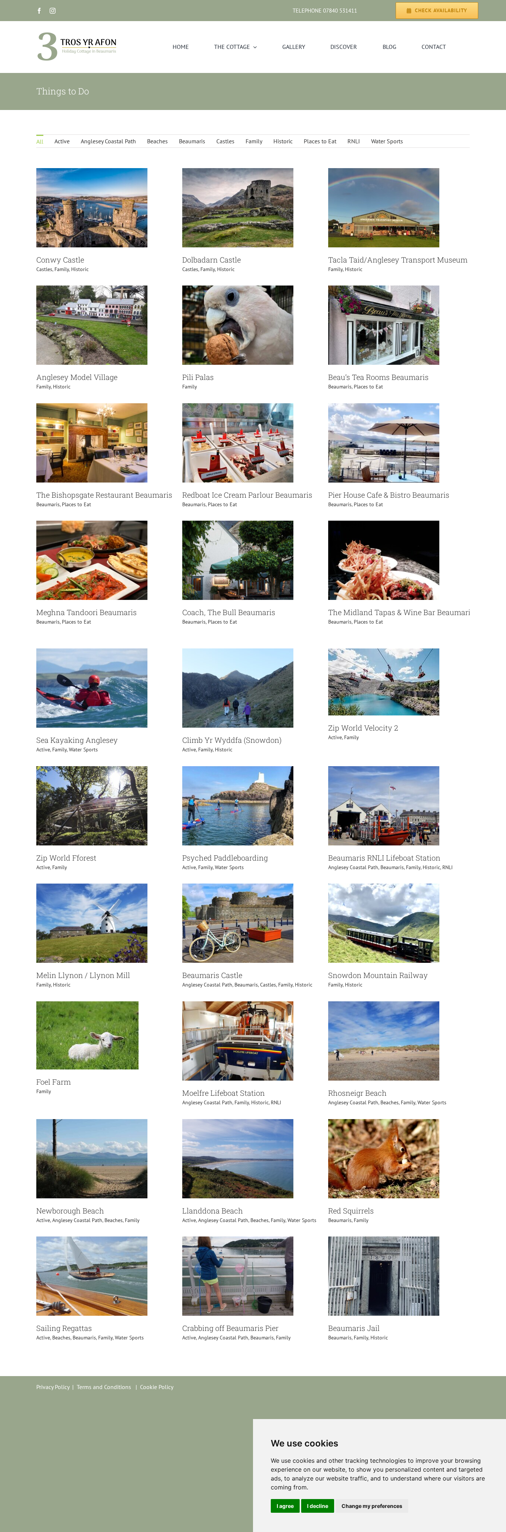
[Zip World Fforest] (91, 771)
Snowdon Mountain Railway (378, 975)
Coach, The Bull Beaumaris (228, 612)
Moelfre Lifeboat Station (223, 1093)
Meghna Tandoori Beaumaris (86, 612)
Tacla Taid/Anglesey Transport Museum (397, 259)
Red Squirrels (351, 1210)
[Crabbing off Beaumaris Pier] (237, 1241)
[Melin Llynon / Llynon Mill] (91, 888)
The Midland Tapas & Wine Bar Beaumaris (401, 612)
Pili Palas (198, 377)
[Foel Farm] (87, 1006)
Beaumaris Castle (212, 975)
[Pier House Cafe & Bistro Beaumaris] (383, 408)
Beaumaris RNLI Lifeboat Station (384, 857)
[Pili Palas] (237, 290)
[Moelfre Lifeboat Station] (237, 1006)
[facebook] (39, 11)
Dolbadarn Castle (211, 259)
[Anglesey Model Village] (91, 290)
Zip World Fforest (66, 857)
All (39, 141)
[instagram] (53, 11)
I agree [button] (285, 1506)
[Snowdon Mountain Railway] (383, 888)
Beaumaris (192, 141)
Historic (283, 141)
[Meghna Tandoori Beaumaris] (91, 525)
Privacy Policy (52, 1387)
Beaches (157, 141)
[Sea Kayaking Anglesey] (91, 653)
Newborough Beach (70, 1210)
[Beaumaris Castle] (237, 888)
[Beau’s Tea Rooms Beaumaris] (383, 290)
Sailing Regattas (64, 1328)
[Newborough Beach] (91, 1124)
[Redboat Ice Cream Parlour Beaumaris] (237, 408)
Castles (225, 141)
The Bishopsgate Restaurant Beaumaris (104, 495)
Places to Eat (320, 141)
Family (254, 141)
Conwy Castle (60, 259)
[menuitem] (39, 141)
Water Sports (387, 141)
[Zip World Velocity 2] (383, 653)
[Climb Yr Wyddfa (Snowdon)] (237, 653)
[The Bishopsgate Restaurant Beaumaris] (91, 408)
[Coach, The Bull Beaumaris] (237, 525)
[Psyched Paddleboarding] (237, 771)
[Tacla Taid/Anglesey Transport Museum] (383, 173)
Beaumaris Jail (354, 1328)
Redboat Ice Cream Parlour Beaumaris (247, 495)
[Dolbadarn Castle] (237, 173)
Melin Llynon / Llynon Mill (83, 975)
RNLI (353, 141)
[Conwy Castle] (91, 173)
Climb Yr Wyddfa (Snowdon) (232, 740)
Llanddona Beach (212, 1210)
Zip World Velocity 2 (363, 727)
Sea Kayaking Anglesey (77, 740)
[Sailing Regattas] (91, 1241)
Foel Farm (53, 1082)
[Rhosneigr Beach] (383, 1006)
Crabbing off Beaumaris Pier (230, 1328)
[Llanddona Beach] (237, 1124)
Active (62, 141)
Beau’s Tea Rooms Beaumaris (378, 377)
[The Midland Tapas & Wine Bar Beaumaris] (383, 525)
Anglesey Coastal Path (108, 141)
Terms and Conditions (104, 1387)
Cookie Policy (156, 1387)
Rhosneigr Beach (357, 1093)
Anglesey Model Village (76, 377)
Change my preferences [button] (372, 1506)
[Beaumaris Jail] (383, 1241)
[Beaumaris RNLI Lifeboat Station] (383, 771)
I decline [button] (317, 1506)
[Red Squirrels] (383, 1124)
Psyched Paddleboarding (225, 857)
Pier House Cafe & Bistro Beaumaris (388, 495)
